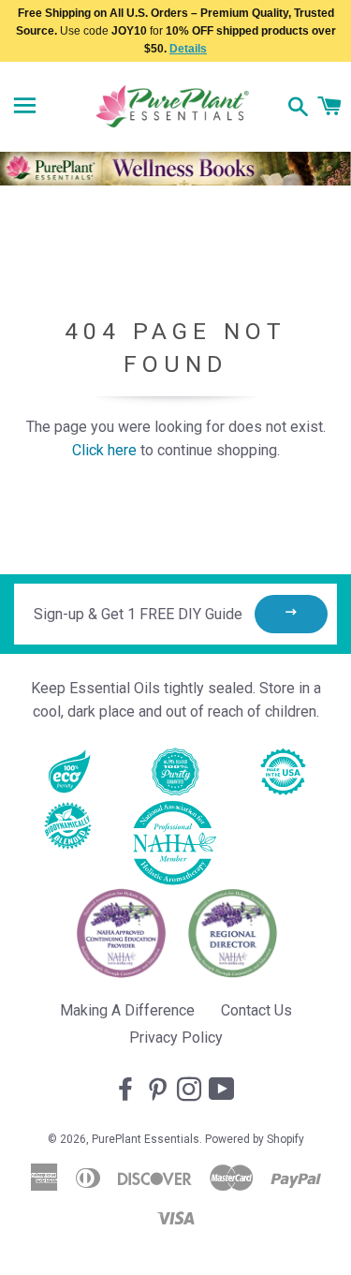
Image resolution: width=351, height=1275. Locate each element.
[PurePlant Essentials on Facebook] (127, 1090)
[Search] (298, 109)
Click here (104, 450)
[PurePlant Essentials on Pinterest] (159, 1090)
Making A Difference (127, 1010)
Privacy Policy (176, 1037)
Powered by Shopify (254, 1139)
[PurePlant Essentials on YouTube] (224, 1090)
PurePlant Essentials (145, 1139)
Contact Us (256, 1010)
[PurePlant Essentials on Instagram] (191, 1090)
